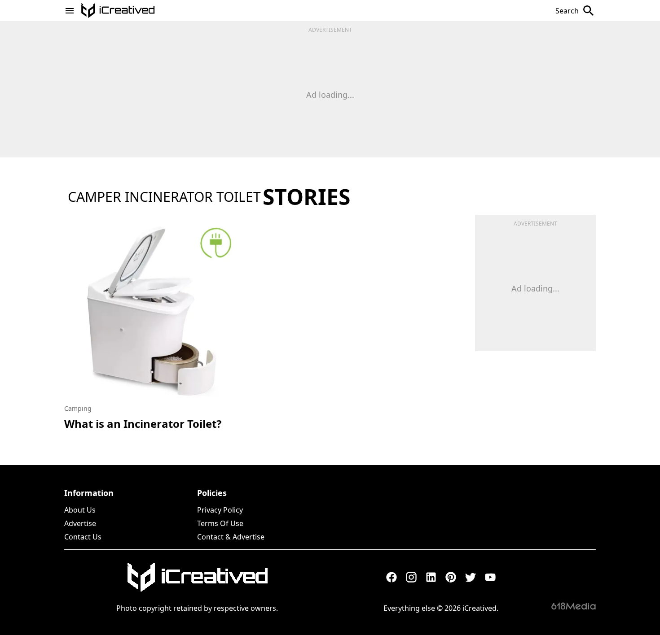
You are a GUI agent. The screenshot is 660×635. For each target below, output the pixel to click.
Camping (78, 408)
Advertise (80, 523)
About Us (80, 510)
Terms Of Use (220, 523)
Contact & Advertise (230, 537)
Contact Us (82, 537)
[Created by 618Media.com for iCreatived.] (573, 605)
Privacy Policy (220, 510)
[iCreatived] (197, 577)
